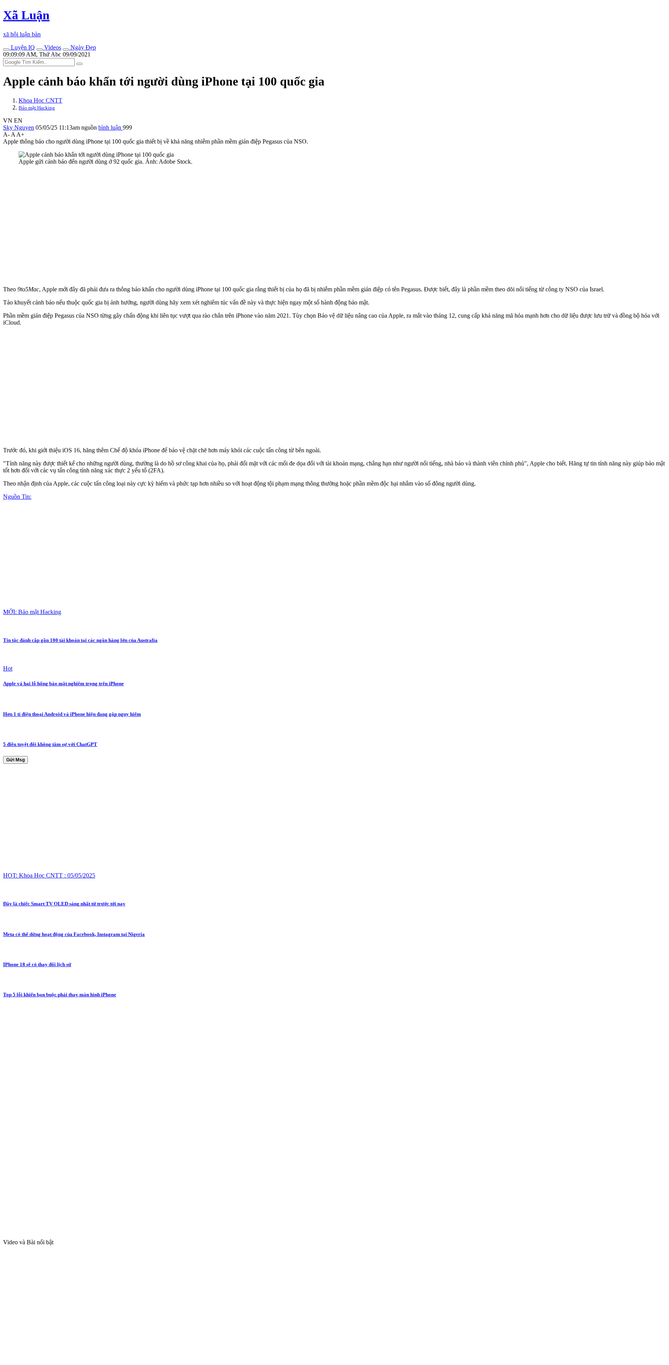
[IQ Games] (6, 49)
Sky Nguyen (18, 127)
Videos (52, 47)
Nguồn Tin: (17, 496)
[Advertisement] (235, 225)
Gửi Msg (15, 760)
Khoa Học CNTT (40, 100)
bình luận (110, 127)
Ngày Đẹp (82, 47)
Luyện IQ (22, 47)
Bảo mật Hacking (37, 108)
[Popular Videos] (39, 49)
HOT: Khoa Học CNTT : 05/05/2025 (49, 875)
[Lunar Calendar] (66, 49)
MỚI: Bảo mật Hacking (32, 612)
